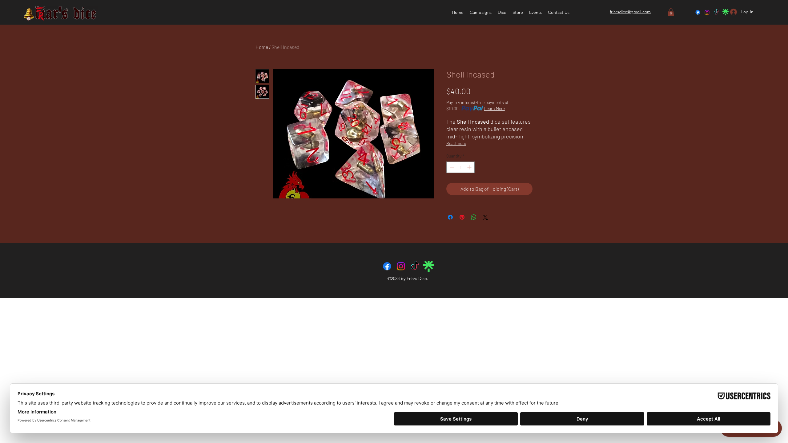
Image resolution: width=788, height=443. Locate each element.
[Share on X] (485, 217)
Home (261, 47)
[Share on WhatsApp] (473, 217)
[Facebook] (698, 12)
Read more (456, 143)
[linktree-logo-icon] (725, 12)
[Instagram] (707, 12)
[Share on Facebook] (450, 217)
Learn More (494, 108)
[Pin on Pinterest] (462, 217)
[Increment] (470, 167)
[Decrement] (451, 167)
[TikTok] (716, 12)
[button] (502, 12)
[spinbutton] (460, 167)
